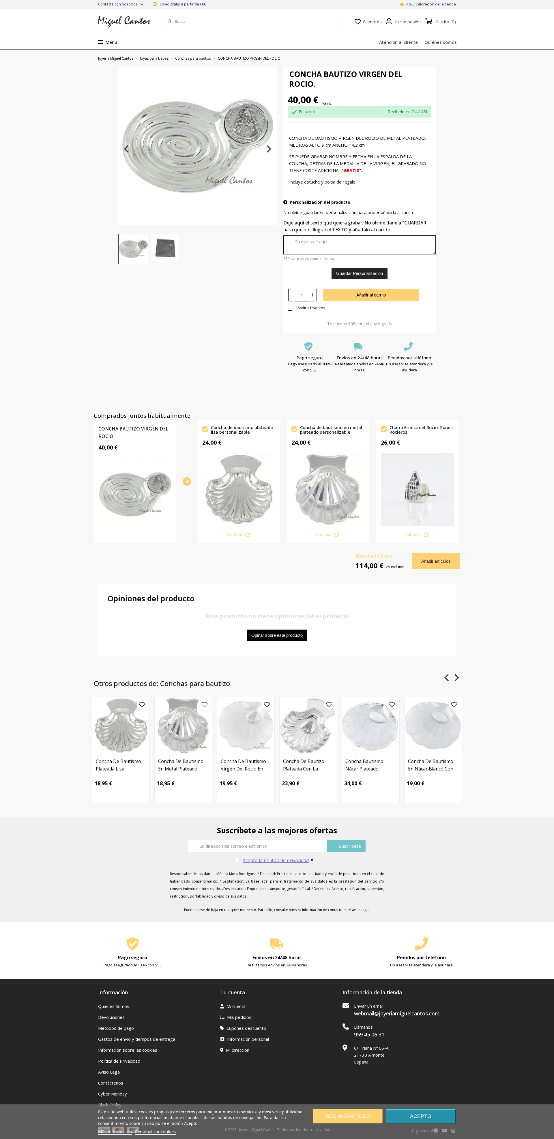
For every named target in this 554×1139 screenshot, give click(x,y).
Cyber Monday (112, 1094)
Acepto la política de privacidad (276, 860)
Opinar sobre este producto (277, 635)
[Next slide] (268, 149)
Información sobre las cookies (127, 1050)
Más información (115, 1131)
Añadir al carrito (371, 294)
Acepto (420, 1116)
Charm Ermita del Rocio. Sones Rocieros (421, 430)
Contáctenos (110, 1083)
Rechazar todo (347, 1116)
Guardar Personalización (359, 273)
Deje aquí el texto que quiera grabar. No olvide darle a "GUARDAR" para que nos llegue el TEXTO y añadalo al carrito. (355, 226)
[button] (133, 249)
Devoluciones (111, 1017)
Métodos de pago (116, 1028)
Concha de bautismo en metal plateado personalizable (331, 430)
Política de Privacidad (119, 1061)
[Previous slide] (127, 149)
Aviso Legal (109, 1072)
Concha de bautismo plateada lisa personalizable (242, 430)
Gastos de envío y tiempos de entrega (136, 1039)
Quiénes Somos (113, 1006)
